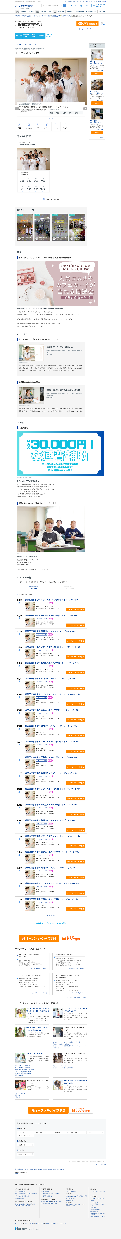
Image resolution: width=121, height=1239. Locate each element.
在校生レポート (34, 35)
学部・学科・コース (42, 1132)
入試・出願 (101, 11)
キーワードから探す (95, 1209)
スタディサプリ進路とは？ (97, 1198)
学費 (89, 1132)
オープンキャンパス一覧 (66, 15)
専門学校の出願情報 (46, 1196)
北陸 (34, 1204)
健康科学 (80, 1204)
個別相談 (17, 1095)
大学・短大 (61, 11)
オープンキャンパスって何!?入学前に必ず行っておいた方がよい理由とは (37, 1011)
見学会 (35, 1169)
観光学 (71, 1204)
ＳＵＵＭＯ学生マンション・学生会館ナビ (55, 1223)
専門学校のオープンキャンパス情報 (50, 1193)
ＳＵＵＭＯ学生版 (39, 1223)
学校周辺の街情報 (95, 1211)
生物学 (68, 1205)
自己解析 (31, 11)
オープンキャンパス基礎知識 (22, 1065)
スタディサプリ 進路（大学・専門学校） (23, 15)
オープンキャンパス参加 (83, 29)
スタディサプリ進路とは (71, 1)
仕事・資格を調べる (71, 1191)
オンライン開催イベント (62, 1169)
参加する (97, 73)
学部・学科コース (26, 35)
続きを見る (100, 70)
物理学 (84, 1204)
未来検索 (23, 11)
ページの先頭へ (102, 1164)
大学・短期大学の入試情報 (22, 1196)
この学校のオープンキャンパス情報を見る (50, 923)
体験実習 (17, 1097)
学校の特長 (56, 1132)
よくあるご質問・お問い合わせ (97, 1)
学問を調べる (69, 1200)
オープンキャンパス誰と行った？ (76, 993)
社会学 (67, 1204)
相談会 (54, 1169)
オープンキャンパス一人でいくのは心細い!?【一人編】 (67, 1042)
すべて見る (100, 137)
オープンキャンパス (91, 11)
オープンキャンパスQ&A (34, 1053)
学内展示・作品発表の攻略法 (22, 1073)
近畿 (16, 1206)
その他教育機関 (79, 11)
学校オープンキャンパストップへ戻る (26, 44)
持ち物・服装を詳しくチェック (39, 968)
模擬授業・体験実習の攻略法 (22, 1071)
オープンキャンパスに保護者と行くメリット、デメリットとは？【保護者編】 (69, 1046)
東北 (20, 1204)
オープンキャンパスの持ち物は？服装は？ (63, 1068)
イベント (40, 1169)
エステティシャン (70, 1195)
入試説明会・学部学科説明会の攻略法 (24, 1069)
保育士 (76, 1195)
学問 (50, 11)
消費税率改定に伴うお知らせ (97, 1216)
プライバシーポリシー (96, 1202)
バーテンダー (80, 1196)
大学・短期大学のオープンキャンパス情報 (26, 1193)
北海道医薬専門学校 (55, 15)
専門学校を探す (37, 15)
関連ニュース (22, 1154)
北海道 (48, 15)
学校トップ (19, 35)
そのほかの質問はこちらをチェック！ (76, 997)
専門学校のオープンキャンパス (33, 16)
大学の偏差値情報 (19, 1198)
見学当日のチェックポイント (39, 993)
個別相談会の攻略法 (20, 1075)
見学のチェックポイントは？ (60, 1066)
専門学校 (69, 11)
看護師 (80, 1195)
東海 (31, 1204)
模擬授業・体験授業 (20, 1093)
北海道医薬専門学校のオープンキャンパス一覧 (61, 16)
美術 (76, 1204)
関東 (23, 1204)
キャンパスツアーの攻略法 (22, 1067)
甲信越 (27, 1204)
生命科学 (73, 1205)
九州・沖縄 (27, 1206)
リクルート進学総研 (29, 1223)
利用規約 (92, 1200)
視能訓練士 (73, 1196)
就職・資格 (41, 35)
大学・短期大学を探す (20, 1191)
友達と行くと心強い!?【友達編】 (61, 1044)
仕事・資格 (43, 11)
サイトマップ (83, 1)
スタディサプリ (19, 1223)
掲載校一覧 (93, 1207)
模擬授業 (45, 1169)
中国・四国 (21, 1206)
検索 (64, 5)
